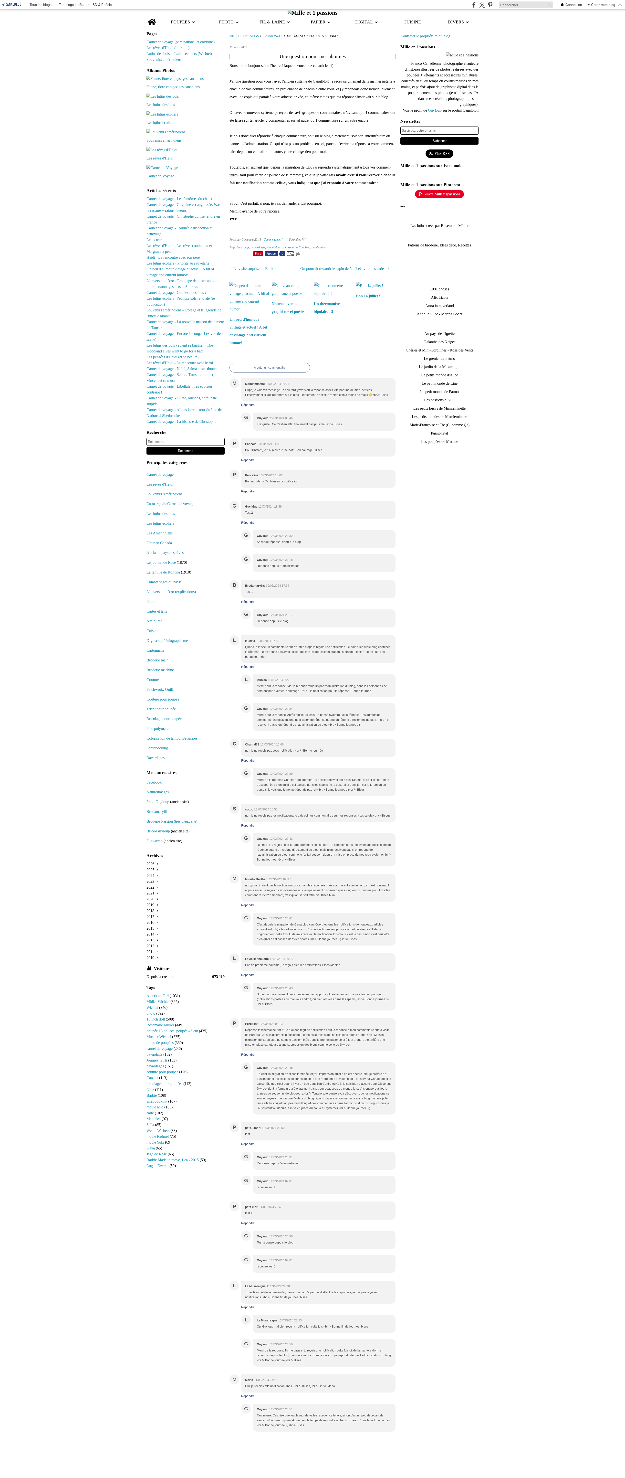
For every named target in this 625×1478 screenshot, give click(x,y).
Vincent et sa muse (160, 380)
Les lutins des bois (160, 513)
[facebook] (474, 5)
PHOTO (226, 22)
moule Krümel (158, 1136)
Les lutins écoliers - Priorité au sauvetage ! (178, 263)
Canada (152, 1078)
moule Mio (155, 1107)
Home (152, 18)
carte (150, 1113)
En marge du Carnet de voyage (170, 504)
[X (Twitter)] (482, 5)
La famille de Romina (163, 572)
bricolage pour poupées (164, 1084)
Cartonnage (155, 650)
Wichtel (152, 1007)
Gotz (150, 1089)
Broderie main (157, 660)
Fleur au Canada (159, 543)
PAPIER (318, 22)
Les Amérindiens (159, 533)
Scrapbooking (157, 748)
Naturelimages (158, 792)
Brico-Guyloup (158, 831)
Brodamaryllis (157, 811)
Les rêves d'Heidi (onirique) (167, 48)
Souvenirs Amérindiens (164, 494)
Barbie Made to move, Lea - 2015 (173, 1160)
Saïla (150, 1125)
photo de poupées (160, 1043)
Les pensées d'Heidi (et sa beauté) (172, 357)
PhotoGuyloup (157, 802)
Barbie (152, 1095)
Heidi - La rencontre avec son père (173, 257)
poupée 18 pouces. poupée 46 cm (172, 1031)
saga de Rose (157, 1154)
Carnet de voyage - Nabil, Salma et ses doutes (181, 369)
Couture (153, 680)
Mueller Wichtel (159, 1037)
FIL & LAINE (272, 22)
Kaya (151, 1148)
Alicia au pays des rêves (165, 553)
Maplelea (154, 1119)
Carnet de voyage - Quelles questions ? (176, 292)
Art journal (154, 621)
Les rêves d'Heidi (159, 484)
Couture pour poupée (162, 699)
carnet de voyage (160, 1048)
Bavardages (155, 758)
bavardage (154, 1054)
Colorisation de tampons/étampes (171, 738)
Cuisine (152, 631)
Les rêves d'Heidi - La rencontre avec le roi (179, 363)
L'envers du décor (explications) (171, 592)
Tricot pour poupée (161, 709)
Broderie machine (160, 670)
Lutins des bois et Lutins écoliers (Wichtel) (179, 54)
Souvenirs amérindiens (163, 59)
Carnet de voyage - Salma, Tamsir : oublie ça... (182, 374)
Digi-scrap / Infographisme (167, 640)
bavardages (155, 1066)
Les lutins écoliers (160, 523)
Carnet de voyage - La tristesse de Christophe (181, 421)
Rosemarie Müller (160, 1025)
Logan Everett (157, 1166)
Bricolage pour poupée (164, 719)
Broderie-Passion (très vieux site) (171, 821)
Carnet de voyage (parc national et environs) (180, 42)
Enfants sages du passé (164, 582)
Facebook (154, 782)
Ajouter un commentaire (270, 367)
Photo (151, 601)
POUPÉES (180, 22)
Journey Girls (157, 1060)
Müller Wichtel (158, 1002)
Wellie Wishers (158, 1130)
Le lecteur (154, 240)
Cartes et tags (156, 611)
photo (151, 1013)
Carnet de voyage (160, 474)
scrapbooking (157, 1101)
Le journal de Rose (161, 562)
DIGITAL (364, 22)
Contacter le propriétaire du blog (425, 36)
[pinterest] (490, 5)
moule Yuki (155, 1142)
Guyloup (435, 110)
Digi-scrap (154, 841)
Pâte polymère (157, 728)
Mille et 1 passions (244, 36)
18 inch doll (156, 1019)
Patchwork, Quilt (159, 689)
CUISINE (412, 22)
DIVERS (456, 22)
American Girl (158, 996)
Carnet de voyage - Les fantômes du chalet (179, 199)
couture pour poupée (162, 1072)
